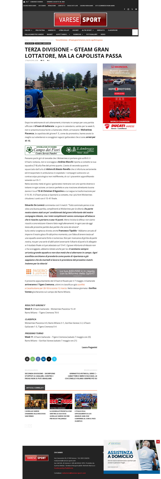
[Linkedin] (43, 359)
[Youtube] (136, 9)
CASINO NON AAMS (29, 5)
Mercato (101, 30)
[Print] (27, 359)
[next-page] (30, 425)
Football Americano (46, 40)
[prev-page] (26, 425)
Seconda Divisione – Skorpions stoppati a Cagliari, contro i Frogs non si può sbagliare (40, 376)
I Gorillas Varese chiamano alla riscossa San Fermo (35, 413)
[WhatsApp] (32, 359)
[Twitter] (132, 9)
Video (103, 34)
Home (27, 40)
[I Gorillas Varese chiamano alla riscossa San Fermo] (36, 401)
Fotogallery (91, 34)
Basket (50, 34)
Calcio (27, 30)
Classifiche (112, 30)
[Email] (49, 359)
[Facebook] (124, 9)
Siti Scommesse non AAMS (105, 5)
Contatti (61, 5)
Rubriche (77, 34)
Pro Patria (40, 30)
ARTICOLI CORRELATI (35, 388)
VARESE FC (52, 30)
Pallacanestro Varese (34, 34)
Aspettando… (62, 34)
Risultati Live (72, 5)
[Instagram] (128, 9)
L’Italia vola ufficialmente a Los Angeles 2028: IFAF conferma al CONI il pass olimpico (85, 416)
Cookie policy (59, 468)
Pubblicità (69, 468)
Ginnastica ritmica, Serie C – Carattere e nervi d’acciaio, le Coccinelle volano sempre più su (81, 376)
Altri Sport (87, 30)
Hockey (75, 30)
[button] (135, 32)
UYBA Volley (64, 30)
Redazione (52, 5)
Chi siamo (42, 5)
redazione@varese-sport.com (74, 473)
